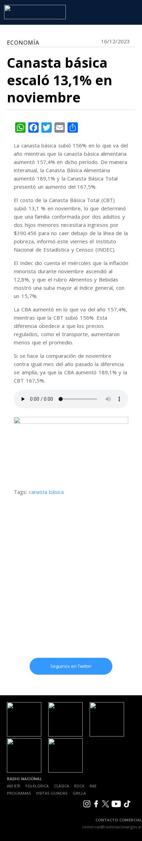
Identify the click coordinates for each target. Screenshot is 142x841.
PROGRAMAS (19, 793)
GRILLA (79, 793)
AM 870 (13, 785)
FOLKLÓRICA (37, 785)
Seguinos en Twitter (71, 666)
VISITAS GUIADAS (51, 793)
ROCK (79, 785)
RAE (93, 785)
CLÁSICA (61, 785)
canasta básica (46, 491)
